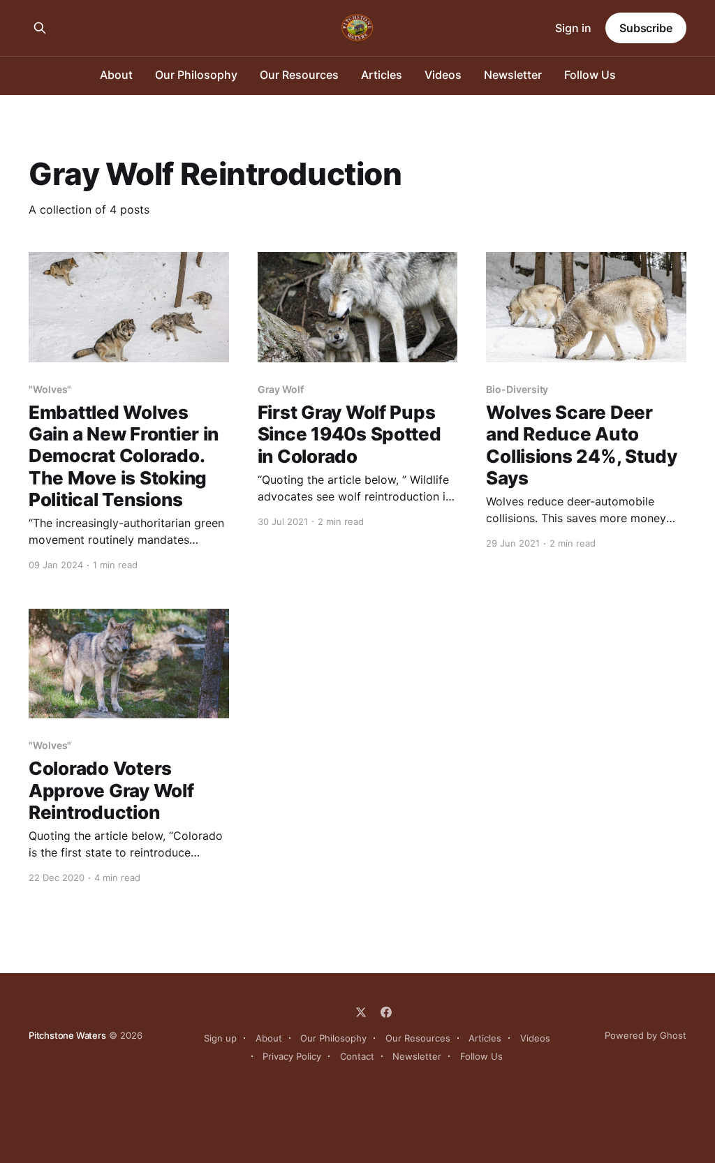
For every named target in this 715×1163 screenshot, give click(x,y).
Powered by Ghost (645, 1035)
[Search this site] (40, 28)
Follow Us (590, 75)
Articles (381, 75)
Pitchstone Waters (67, 1035)
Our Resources (299, 75)
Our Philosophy (196, 75)
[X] (361, 1012)
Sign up (220, 1038)
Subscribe (645, 28)
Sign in (573, 28)
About (116, 75)
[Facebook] (386, 1012)
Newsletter (513, 75)
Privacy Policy (292, 1056)
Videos (443, 75)
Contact (357, 1056)
